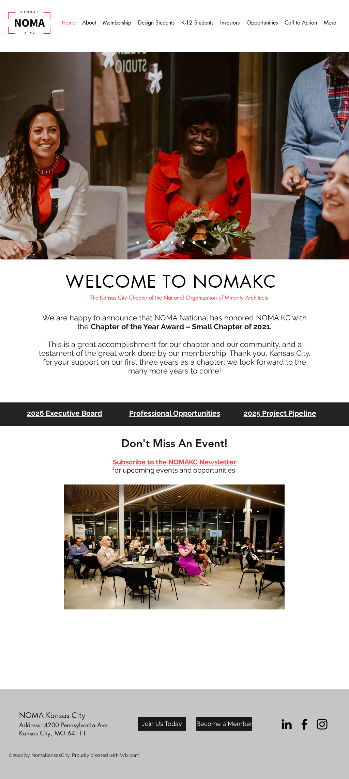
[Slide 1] (204, 242)
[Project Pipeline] (161, 242)
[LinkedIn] (286, 724)
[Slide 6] (149, 242)
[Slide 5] (194, 242)
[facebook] (304, 724)
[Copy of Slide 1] (172, 242)
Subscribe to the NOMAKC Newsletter (174, 462)
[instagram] (322, 724)
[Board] (137, 242)
